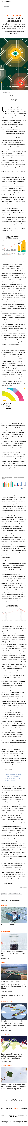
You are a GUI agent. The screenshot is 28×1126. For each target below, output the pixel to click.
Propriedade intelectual (15, 893)
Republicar (6, 6)
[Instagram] (10, 1101)
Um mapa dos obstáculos (14, 20)
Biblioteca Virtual (22, 1115)
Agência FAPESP (11, 1115)
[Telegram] (17, 1101)
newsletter (19, 1)
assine (15, 1)
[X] (8, 1101)
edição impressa (24, 1)
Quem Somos (9, 1108)
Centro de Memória (14, 1116)
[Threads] (15, 1101)
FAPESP (2, 1115)
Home (2, 1108)
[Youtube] (19, 1101)
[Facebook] (7, 1101)
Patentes (4, 893)
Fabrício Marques (14, 96)
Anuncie (16, 1108)
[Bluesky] (13, 1101)
